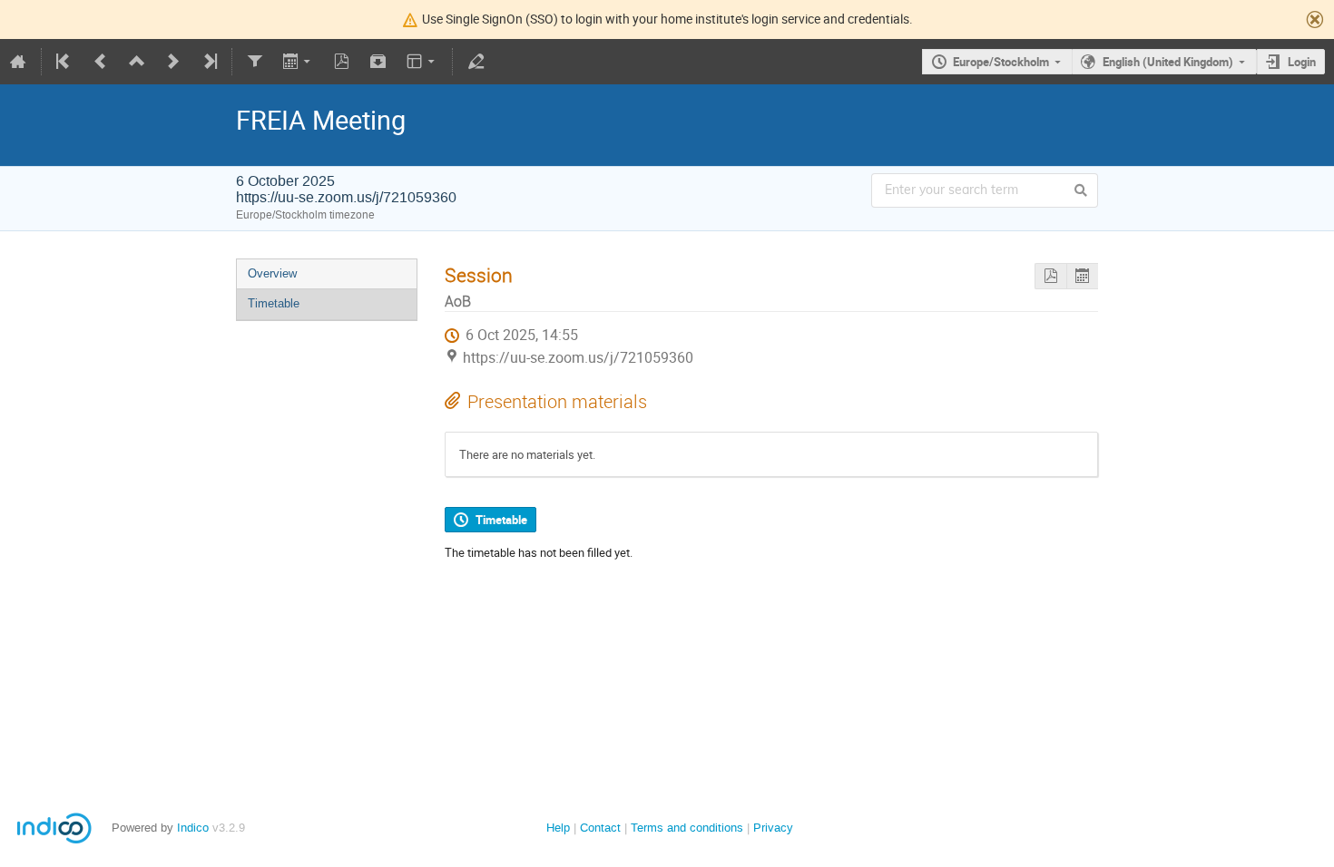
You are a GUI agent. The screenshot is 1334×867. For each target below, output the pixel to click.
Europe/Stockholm (1001, 62)
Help (558, 827)
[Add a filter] (254, 61)
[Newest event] (209, 61)
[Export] (298, 61)
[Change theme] (422, 61)
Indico (193, 827)
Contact (600, 827)
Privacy (773, 827)
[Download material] (378, 61)
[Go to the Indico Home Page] (18, 61)
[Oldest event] (64, 61)
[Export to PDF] (342, 61)
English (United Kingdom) (1168, 62)
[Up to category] (137, 61)
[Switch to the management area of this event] (475, 61)
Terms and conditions (687, 827)
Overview (272, 273)
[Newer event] (173, 61)
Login (1302, 62)
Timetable (273, 303)
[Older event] (101, 61)
